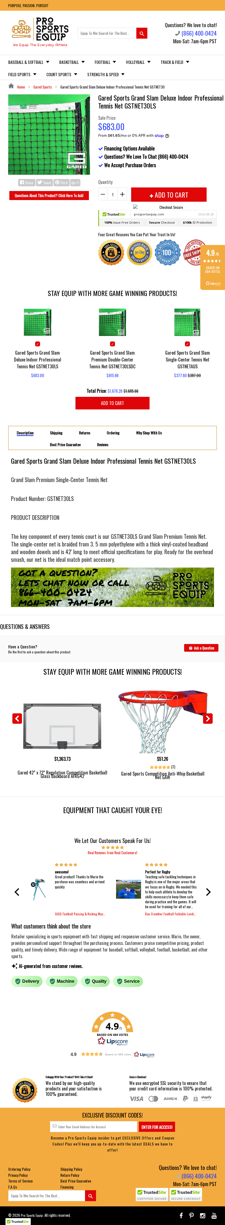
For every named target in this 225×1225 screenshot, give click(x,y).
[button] (18, 892)
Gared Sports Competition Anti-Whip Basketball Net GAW (162, 775)
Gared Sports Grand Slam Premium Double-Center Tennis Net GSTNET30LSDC (112, 359)
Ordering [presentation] (113, 432)
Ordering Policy (19, 1169)
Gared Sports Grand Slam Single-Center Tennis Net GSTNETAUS (187, 359)
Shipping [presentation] (56, 432)
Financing (67, 1187)
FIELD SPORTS (19, 74)
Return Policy (69, 1175)
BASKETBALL (69, 62)
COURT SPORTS (59, 74)
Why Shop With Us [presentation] (149, 432)
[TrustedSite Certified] (152, 1194)
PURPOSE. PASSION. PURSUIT (28, 5)
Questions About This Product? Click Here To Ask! (49, 195)
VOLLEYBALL (135, 62)
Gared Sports (42, 87)
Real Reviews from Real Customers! (112, 852)
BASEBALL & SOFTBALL (26, 62)
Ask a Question (203, 648)
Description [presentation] (25, 432)
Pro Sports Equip (32, 1215)
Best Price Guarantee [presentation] (65, 444)
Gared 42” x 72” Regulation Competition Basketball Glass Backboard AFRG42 (62, 774)
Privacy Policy (17, 1175)
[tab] (25, 432)
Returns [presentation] (84, 432)
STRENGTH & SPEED (103, 74)
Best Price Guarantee (75, 1181)
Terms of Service (20, 1181)
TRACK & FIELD (172, 62)
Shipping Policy (71, 1169)
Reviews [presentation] (102, 444)
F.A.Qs (12, 1187)
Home (20, 87)
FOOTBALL (103, 62)
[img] (112, 847)
